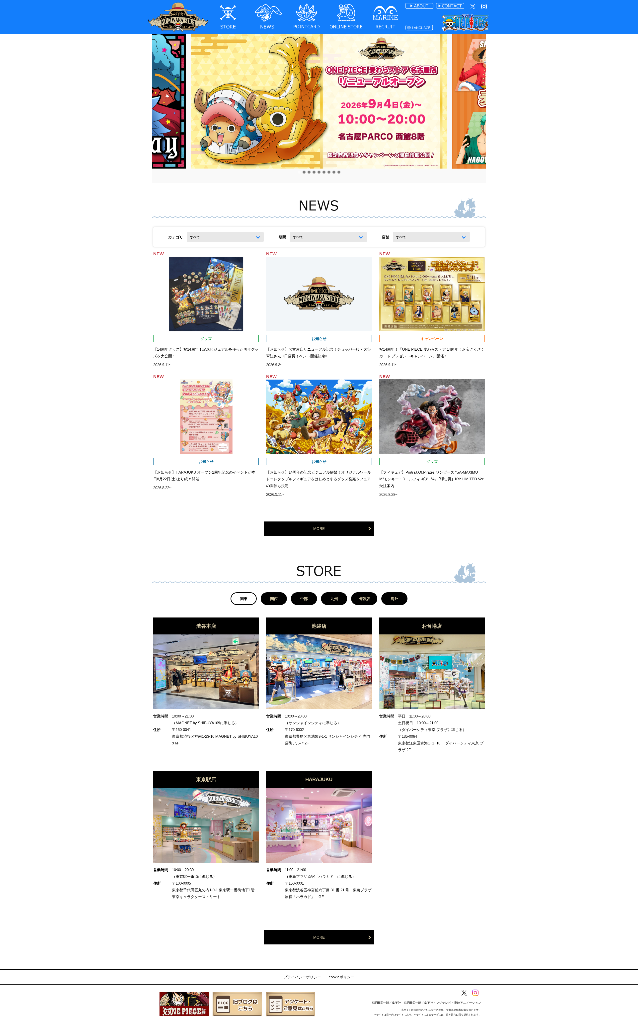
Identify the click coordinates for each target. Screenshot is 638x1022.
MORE (319, 528)
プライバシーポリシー (302, 977)
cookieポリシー (341, 977)
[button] (299, 172)
